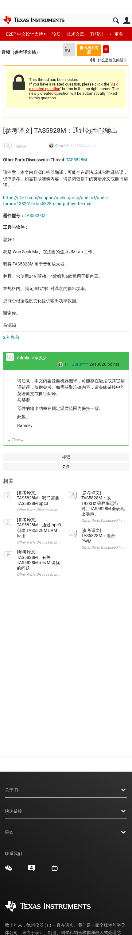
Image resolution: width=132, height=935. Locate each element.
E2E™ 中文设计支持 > (26, 34)
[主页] (33, 20)
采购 (9, 832)
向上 (9, 441)
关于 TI (11, 790)
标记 (66, 457)
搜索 (116, 20)
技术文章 (75, 34)
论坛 (56, 34)
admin (21, 146)
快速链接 (13, 811)
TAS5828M (76, 159)
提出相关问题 (89, 50)
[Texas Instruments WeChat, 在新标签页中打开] (8, 870)
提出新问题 (106, 49)
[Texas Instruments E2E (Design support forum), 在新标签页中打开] (31, 870)
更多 (119, 34)
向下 (22, 441)
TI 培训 (96, 34)
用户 (126, 20)
